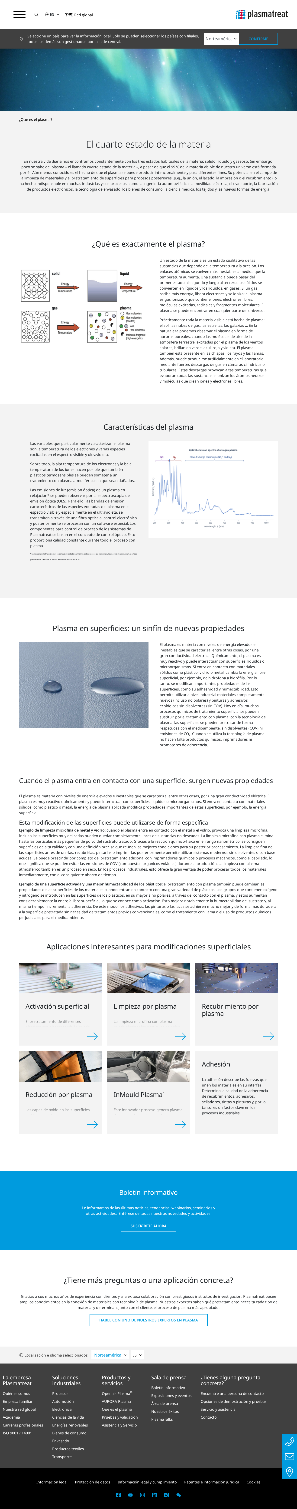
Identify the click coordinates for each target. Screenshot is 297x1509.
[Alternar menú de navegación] (19, 14)
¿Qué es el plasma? (35, 119)
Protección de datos (92, 1482)
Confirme (258, 38)
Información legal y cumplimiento (147, 1482)
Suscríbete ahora (149, 1225)
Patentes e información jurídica (211, 1482)
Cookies (254, 1482)
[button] (36, 14)
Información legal (52, 1482)
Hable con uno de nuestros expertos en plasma (148, 1320)
